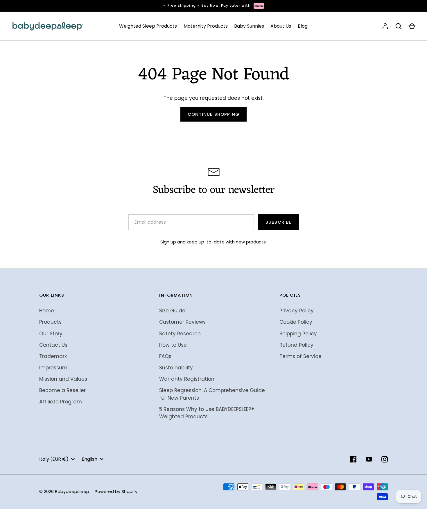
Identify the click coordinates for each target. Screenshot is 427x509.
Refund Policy (296, 344)
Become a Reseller (62, 390)
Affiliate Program (60, 401)
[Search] (398, 26)
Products (50, 321)
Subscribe (278, 222)
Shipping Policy (298, 333)
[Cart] (412, 26)
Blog (303, 26)
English (89, 459)
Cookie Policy (295, 321)
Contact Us (53, 344)
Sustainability (176, 367)
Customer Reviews (182, 321)
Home (46, 310)
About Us (280, 26)
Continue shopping (213, 114)
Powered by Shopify (116, 491)
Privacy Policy (296, 310)
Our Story (50, 333)
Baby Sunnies (249, 26)
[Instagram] (384, 459)
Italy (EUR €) (54, 459)
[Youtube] (369, 459)
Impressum (53, 367)
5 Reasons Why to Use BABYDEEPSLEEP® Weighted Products (206, 413)
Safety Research (180, 333)
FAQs (165, 356)
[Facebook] (353, 459)
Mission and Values (63, 378)
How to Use (173, 344)
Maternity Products (206, 26)
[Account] (385, 26)
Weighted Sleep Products (148, 26)
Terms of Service (300, 356)
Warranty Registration (186, 378)
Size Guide (172, 310)
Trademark (53, 356)
